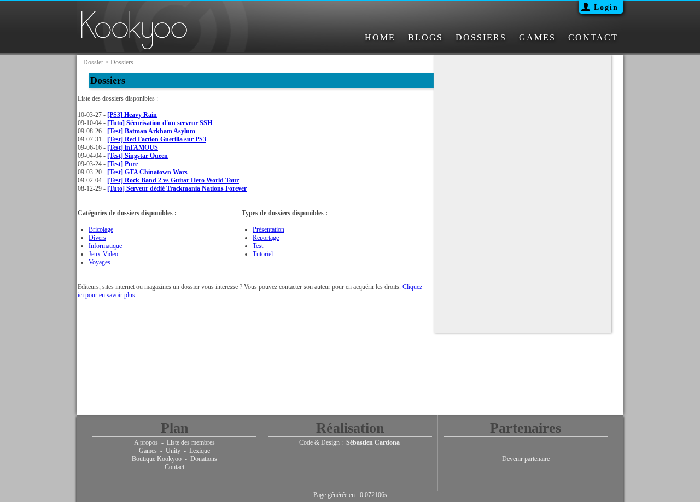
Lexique (199, 450)
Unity (173, 450)
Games (148, 450)
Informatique (105, 246)
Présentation (268, 229)
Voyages (99, 262)
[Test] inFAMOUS (132, 147)
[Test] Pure (122, 164)
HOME (380, 37)
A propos (146, 442)
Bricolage (101, 229)
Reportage (266, 237)
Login (606, 7)
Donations (203, 459)
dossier (93, 62)
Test (258, 246)
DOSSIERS (481, 37)
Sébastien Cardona (373, 442)
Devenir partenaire (526, 459)
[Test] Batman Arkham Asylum (151, 131)
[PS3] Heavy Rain (132, 115)
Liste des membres (191, 442)
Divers (97, 237)
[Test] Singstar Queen (137, 156)
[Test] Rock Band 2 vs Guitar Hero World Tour (173, 180)
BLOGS (425, 37)
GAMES (537, 37)
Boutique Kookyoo (157, 459)
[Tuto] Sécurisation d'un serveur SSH (159, 123)
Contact (174, 467)
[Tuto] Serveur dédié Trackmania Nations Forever (177, 188)
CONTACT (593, 37)
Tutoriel (263, 254)
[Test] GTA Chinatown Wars (147, 172)
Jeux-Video (103, 254)
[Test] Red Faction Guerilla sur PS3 (156, 139)
